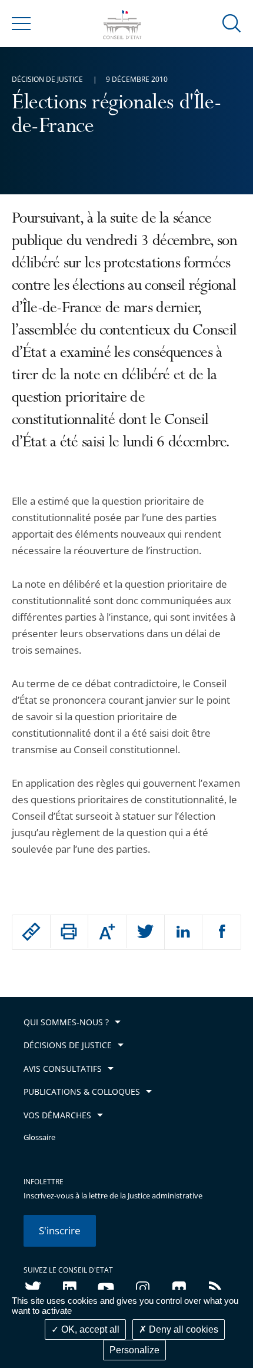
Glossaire (39, 1137)
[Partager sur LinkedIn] (183, 932)
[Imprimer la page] (69, 931)
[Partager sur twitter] (145, 932)
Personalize (134, 1350)
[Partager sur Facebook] (221, 932)
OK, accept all (89, 1329)
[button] (231, 22)
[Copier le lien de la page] (31, 931)
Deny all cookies (182, 1329)
